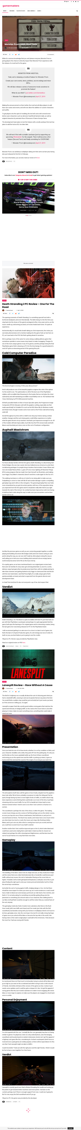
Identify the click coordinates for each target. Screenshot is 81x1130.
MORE (39, 11)
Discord (24, 175)
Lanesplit (15, 1101)
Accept (70, 1128)
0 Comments (50, 54)
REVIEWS (12, 11)
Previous (5, 197)
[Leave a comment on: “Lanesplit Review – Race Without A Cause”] (53, 691)
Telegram (18, 175)
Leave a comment (29, 263)
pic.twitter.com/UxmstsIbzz (35, 93)
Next (51, 197)
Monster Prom (9, 161)
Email (30, 175)
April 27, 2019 (40, 96)
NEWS (4, 11)
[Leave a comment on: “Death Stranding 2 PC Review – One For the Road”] (53, 313)
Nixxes (17, 646)
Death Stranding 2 (10, 646)
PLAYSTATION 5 (21, 11)
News (6, 40)
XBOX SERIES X (31, 11)
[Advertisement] (28, 240)
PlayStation (25, 646)
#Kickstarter (17, 137)
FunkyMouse (8, 1101)
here (38, 158)
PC (14, 161)
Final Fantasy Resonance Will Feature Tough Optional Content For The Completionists (28, 204)
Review (4, 300)
